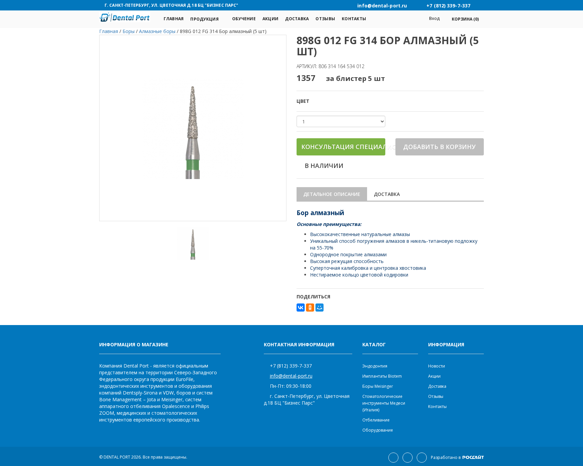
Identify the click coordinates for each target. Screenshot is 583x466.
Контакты (354, 19)
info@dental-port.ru (291, 376)
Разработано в (446, 457)
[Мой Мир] (319, 307)
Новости (436, 366)
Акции (270, 19)
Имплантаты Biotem (382, 376)
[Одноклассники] (310, 307)
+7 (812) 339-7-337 (291, 365)
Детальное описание (331, 194)
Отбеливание (376, 420)
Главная (174, 19)
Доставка (297, 19)
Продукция (204, 19)
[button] (462, 19)
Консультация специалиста (343, 147)
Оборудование (377, 430)
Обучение (244, 19)
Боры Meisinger (377, 386)
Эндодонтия (374, 366)
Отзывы (325, 19)
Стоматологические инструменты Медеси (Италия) (383, 403)
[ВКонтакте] (301, 307)
